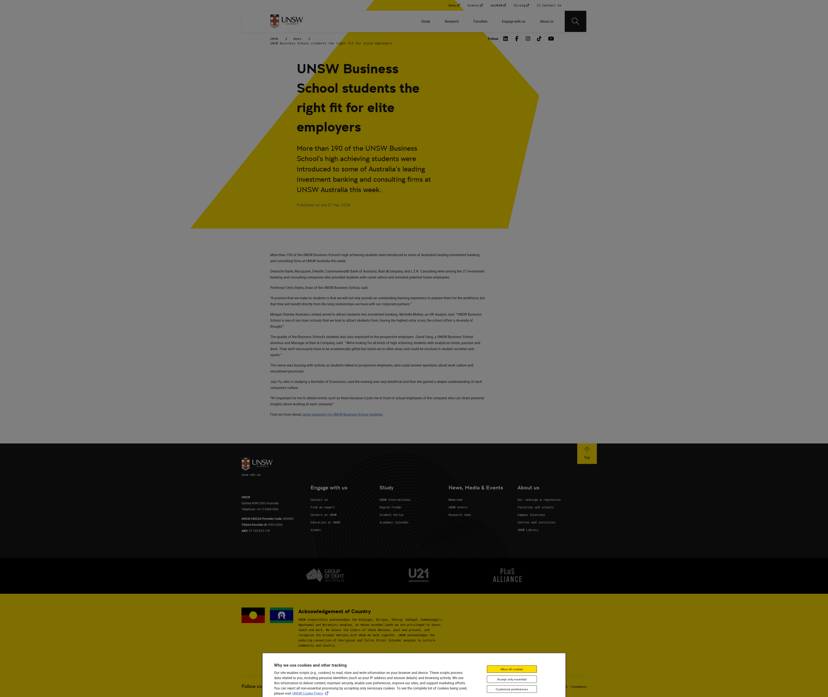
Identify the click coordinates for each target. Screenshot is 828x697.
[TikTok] (539, 38)
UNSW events (457, 507)
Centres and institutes (536, 522)
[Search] (575, 21)
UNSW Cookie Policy (311, 693)
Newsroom (455, 500)
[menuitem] (426, 21)
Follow (493, 39)
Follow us (252, 686)
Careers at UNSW (323, 515)
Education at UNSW (325, 522)
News (297, 39)
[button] (587, 453)
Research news (459, 515)
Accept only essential (512, 679)
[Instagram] (528, 38)
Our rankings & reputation (539, 500)
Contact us (319, 500)
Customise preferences (512, 689)
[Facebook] (516, 38)
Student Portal (392, 515)
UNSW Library (528, 530)
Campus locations (531, 515)
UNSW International (395, 500)
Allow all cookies (511, 669)
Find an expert (322, 507)
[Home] (286, 21)
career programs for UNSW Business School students (342, 414)
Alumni (315, 530)
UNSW (274, 39)
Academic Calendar (394, 522)
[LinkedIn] (505, 38)
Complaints (578, 686)
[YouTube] (550, 38)
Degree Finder (391, 507)
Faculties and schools (536, 507)
